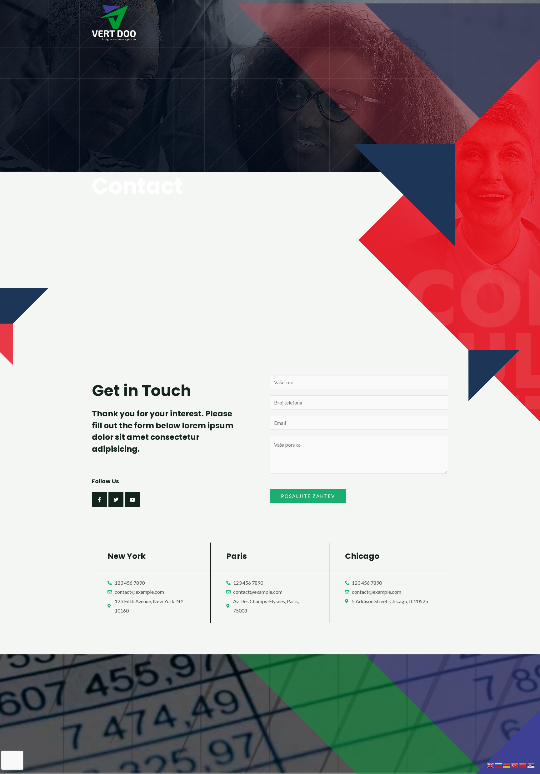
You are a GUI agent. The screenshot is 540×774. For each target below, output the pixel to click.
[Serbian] (531, 764)
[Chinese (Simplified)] (523, 764)
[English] (491, 764)
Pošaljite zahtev (308, 496)
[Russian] (499, 764)
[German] (507, 764)
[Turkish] (515, 764)
